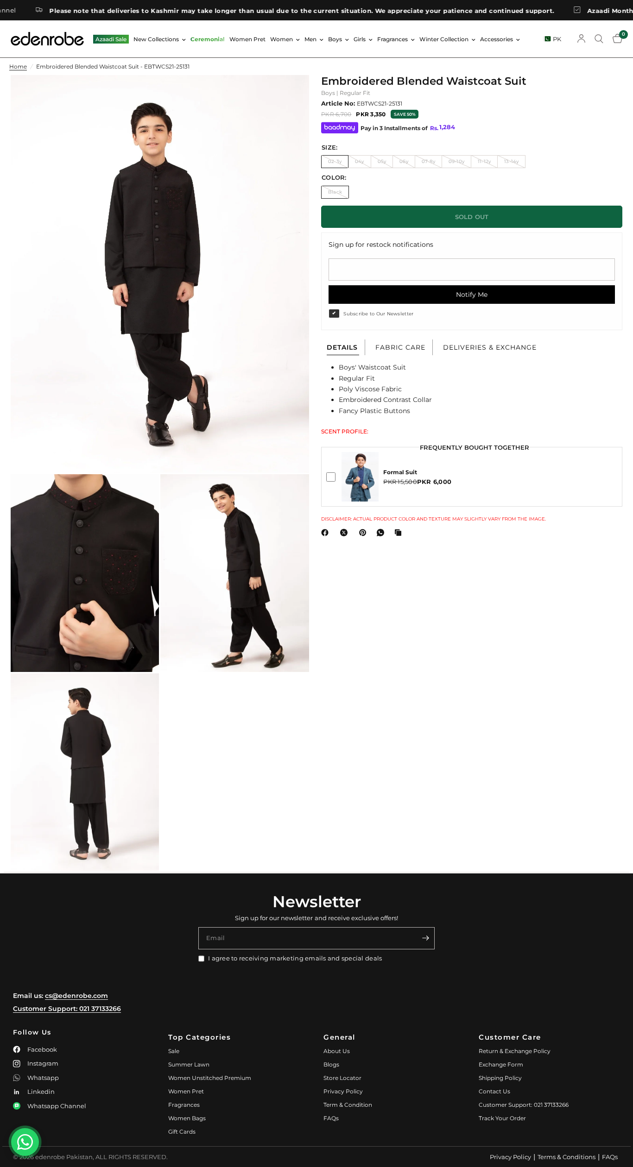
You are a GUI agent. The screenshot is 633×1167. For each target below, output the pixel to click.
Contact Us (494, 1091)
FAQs (331, 1118)
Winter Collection (443, 39)
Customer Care (510, 1037)
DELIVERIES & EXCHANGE (490, 347)
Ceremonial (207, 39)
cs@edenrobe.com (76, 995)
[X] (345, 532)
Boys (335, 39)
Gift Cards (182, 1131)
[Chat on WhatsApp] (25, 1142)
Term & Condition (347, 1104)
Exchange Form (501, 1064)
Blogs (331, 1064)
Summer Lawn (188, 1064)
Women (281, 39)
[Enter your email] (425, 938)
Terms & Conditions (566, 1157)
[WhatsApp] (382, 532)
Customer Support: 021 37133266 (67, 1008)
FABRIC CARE (400, 347)
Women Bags (187, 1118)
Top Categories (199, 1037)
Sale (173, 1051)
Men (310, 39)
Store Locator (342, 1077)
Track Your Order (502, 1118)
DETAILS (342, 347)
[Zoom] (289, 94)
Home (18, 66)
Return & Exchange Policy (515, 1051)
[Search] (599, 38)
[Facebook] (326, 532)
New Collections (156, 39)
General (339, 1037)
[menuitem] (111, 39)
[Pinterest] (364, 532)
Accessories (496, 39)
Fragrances (392, 39)
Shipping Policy (500, 1077)
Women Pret (247, 39)
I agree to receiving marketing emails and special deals (295, 958)
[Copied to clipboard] (399, 532)
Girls (360, 39)
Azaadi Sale (111, 39)
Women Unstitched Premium (209, 1077)
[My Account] (581, 38)
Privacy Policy (343, 1091)
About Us (336, 1051)
